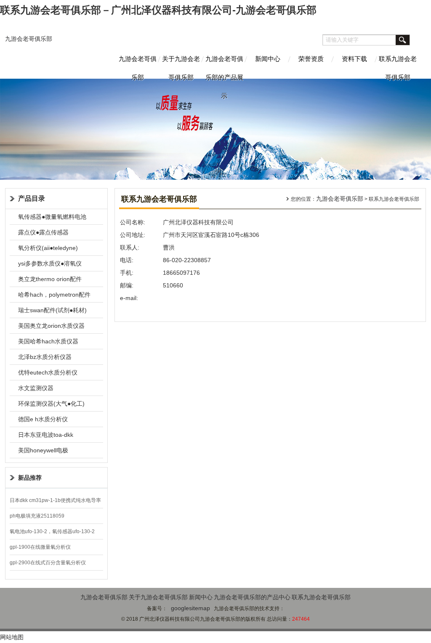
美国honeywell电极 (43, 450)
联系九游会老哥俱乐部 (398, 67)
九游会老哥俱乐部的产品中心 (252, 597)
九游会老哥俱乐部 (28, 38)
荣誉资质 (311, 58)
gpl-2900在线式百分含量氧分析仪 (48, 563)
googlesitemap (190, 608)
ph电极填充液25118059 (37, 516)
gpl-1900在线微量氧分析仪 (40, 547)
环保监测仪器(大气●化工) (51, 403)
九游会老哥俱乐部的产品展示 (224, 67)
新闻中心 (267, 58)
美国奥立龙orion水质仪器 (51, 325)
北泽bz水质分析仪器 (45, 356)
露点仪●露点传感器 (43, 232)
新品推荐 (30, 477)
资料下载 (354, 58)
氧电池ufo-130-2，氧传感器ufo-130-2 (52, 531)
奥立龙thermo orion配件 (50, 279)
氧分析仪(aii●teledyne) (48, 247)
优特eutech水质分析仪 (47, 372)
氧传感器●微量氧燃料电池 (52, 216)
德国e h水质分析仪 (43, 419)
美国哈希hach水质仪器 (48, 341)
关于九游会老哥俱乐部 (181, 67)
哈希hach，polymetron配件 (54, 294)
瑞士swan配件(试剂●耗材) (52, 310)
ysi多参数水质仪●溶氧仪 (50, 263)
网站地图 (12, 637)
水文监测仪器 (35, 388)
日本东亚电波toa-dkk (45, 434)
